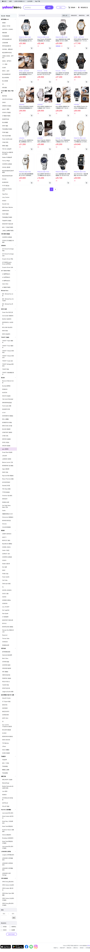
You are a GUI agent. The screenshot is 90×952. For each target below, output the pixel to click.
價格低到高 (74, 15)
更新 (88, 945)
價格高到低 (82, 15)
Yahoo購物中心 (11, 7)
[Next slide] (33, 27)
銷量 (88, 15)
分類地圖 (87, 948)
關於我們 (62, 948)
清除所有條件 (11, 934)
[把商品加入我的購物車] (31, 48)
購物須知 (69, 948)
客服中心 (56, 948)
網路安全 (75, 948)
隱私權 (81, 948)
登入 (61, 7)
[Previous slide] (19, 27)
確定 (14, 918)
